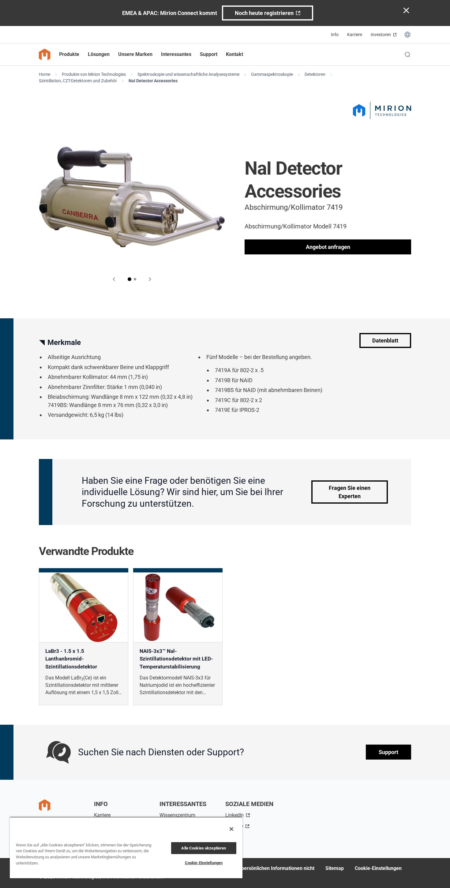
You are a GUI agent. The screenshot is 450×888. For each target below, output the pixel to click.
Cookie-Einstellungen (378, 868)
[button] (129, 279)
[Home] (45, 54)
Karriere (354, 34)
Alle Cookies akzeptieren (203, 848)
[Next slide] (149, 279)
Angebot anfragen (328, 247)
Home (44, 74)
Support (388, 752)
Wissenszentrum (177, 815)
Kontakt (234, 54)
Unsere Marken (135, 54)
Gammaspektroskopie (272, 74)
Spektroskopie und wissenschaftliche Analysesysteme (188, 74)
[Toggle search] (407, 54)
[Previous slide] (114, 279)
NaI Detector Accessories (153, 80)
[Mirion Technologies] (382, 110)
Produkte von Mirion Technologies (94, 74)
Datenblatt (385, 340)
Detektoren (315, 74)
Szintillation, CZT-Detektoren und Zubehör (78, 80)
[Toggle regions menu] (407, 34)
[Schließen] (231, 829)
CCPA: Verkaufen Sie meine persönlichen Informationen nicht (246, 868)
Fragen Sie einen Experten (349, 492)
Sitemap (334, 868)
